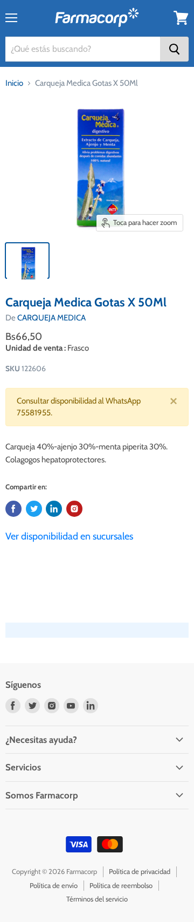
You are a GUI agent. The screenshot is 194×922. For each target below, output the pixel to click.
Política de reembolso (121, 885)
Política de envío (54, 885)
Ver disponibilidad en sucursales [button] (69, 536)
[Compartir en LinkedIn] (54, 509)
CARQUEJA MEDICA (51, 318)
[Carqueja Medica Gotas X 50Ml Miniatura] (27, 260)
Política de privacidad (139, 871)
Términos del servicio (97, 898)
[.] (74, 509)
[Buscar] (174, 49)
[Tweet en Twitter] (34, 509)
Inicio (14, 83)
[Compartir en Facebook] (13, 509)
